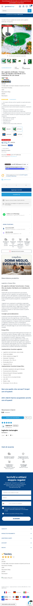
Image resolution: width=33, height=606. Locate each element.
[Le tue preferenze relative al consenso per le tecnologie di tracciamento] (30, 603)
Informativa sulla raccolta (8, 604)
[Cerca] (29, 10)
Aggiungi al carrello (16, 189)
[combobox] (5, 504)
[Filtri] (26, 417)
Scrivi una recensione (12, 417)
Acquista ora (16, 194)
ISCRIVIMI (16, 519)
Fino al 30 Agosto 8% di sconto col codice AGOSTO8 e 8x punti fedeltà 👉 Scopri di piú (16, 2)
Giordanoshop (6, 68)
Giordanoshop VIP (13, 156)
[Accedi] (23, 6)
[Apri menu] (2, 6)
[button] (5, 99)
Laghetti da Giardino (16, 19)
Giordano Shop (5, 19)
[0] (30, 6)
